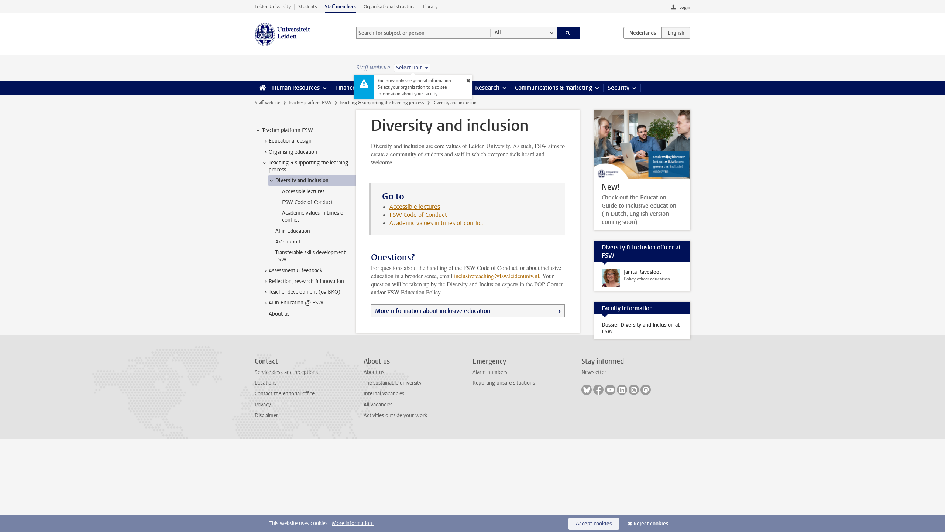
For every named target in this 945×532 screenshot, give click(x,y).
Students (307, 6)
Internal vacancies (384, 393)
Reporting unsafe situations (503, 382)
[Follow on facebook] (598, 390)
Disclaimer (266, 415)
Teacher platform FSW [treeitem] (287, 130)
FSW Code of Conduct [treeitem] (307, 202)
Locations (265, 382)
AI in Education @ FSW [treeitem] (296, 302)
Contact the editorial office (285, 393)
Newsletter (593, 372)
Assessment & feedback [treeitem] (295, 270)
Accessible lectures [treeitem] (303, 191)
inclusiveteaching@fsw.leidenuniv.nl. (497, 276)
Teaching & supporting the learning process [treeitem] (308, 166)
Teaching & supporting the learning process (382, 103)
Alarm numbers (489, 372)
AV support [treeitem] (288, 241)
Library (430, 6)
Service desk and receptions (286, 372)
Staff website (267, 103)
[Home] (261, 88)
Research (487, 88)
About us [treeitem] (279, 313)
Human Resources (296, 88)
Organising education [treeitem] (293, 152)
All (498, 32)
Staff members (340, 6)
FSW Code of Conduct (418, 215)
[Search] (568, 33)
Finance (345, 88)
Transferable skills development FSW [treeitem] (310, 256)
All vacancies (378, 404)
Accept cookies (594, 523)
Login (684, 7)
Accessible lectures (414, 207)
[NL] (642, 33)
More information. (353, 523)
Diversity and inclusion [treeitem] (302, 180)
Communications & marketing (553, 88)
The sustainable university (393, 382)
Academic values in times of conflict (436, 223)
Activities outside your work (395, 415)
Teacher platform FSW (309, 103)
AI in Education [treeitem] (292, 231)
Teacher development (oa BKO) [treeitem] (304, 292)
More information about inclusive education (432, 311)
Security (618, 88)
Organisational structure (389, 6)
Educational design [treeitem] (290, 140)
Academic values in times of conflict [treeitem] (313, 216)
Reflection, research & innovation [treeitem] (306, 281)
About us (374, 372)
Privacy (263, 404)
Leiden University (273, 6)
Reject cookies (650, 523)
